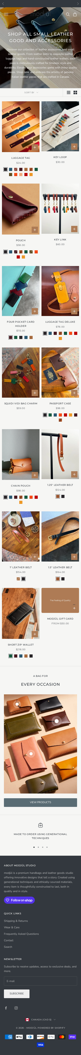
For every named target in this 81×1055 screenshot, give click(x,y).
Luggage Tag (20, 157)
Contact (8, 940)
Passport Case (60, 403)
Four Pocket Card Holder (21, 323)
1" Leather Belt (21, 567)
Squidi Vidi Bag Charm (20, 403)
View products (40, 802)
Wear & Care (11, 927)
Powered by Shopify (51, 1027)
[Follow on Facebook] (6, 1008)
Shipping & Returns (16, 921)
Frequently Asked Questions (21, 934)
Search (8, 947)
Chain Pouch (20, 485)
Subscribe (17, 993)
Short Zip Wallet (21, 644)
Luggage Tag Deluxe (60, 321)
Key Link (60, 239)
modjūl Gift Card (60, 618)
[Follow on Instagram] (16, 1008)
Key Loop (60, 157)
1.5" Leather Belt (60, 567)
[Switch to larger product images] (68, 92)
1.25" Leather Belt (60, 484)
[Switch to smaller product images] (75, 92)
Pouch (21, 240)
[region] (40, 831)
